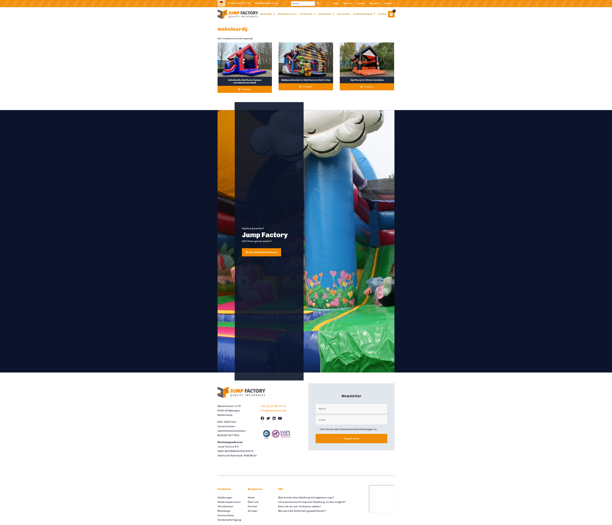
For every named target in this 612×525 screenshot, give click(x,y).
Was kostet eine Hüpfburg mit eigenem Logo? (306, 497)
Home (336, 3)
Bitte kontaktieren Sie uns (263, 252)
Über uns (347, 3)
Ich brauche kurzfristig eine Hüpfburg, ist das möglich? (312, 501)
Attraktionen (305, 14)
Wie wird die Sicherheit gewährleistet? (302, 510)
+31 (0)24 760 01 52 (240, 3)
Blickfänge (224, 510)
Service (361, 3)
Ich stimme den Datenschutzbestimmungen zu (348, 429)
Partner (253, 506)
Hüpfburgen (266, 14)
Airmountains (343, 14)
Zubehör (382, 14)
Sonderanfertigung (362, 14)
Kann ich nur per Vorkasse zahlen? (299, 506)
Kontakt (388, 3)
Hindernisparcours (287, 14)
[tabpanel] (306, 241)
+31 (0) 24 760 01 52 (273, 406)
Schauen (246, 89)
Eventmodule (324, 14)
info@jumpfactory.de (268, 3)
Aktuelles (374, 3)
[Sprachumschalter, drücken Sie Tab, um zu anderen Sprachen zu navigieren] (221, 3)
